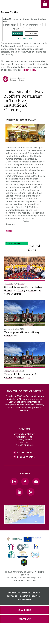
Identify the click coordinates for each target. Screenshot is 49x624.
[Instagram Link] (14, 481)
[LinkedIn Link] (19, 492)
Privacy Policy (29, 70)
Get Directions (25, 453)
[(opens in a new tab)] (24, 541)
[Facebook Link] (25, 481)
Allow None (33, 33)
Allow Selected (26, 38)
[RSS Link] (30, 492)
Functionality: (9, 24)
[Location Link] (24, 522)
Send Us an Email (25, 457)
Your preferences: (32, 24)
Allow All (18, 33)
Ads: (31, 28)
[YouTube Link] (36, 481)
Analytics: (17, 28)
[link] (23, 539)
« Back (8, 231)
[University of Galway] (14, 79)
